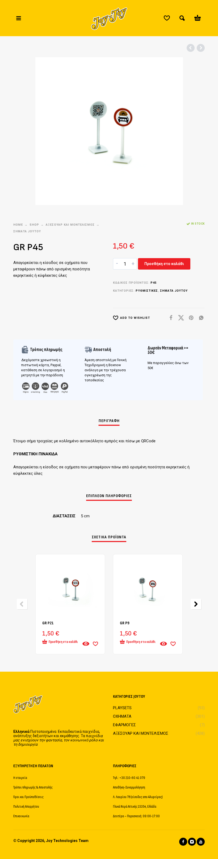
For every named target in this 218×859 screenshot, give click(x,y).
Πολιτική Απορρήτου (26, 806)
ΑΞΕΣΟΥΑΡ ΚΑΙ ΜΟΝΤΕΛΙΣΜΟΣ (70, 224)
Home (18, 224)
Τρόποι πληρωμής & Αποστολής (33, 787)
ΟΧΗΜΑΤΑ (122, 716)
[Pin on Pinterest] (190, 318)
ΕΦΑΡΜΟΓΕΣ (124, 724)
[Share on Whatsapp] (200, 318)
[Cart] (197, 18)
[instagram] (192, 842)
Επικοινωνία (21, 816)
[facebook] (183, 842)
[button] (18, 18)
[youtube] (201, 842)
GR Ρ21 (48, 623)
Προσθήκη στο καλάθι (164, 264)
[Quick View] (85, 643)
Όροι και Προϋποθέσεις (28, 797)
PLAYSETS (122, 707)
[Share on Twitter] (179, 318)
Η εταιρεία (20, 777)
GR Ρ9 (124, 623)
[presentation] (22, 604)
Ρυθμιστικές (147, 290)
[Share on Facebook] (169, 318)
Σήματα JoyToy (27, 231)
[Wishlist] (167, 18)
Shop (34, 224)
